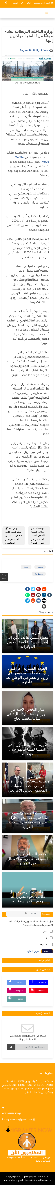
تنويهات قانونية (43, 1161)
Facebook (42, 982)
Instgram (19, 991)
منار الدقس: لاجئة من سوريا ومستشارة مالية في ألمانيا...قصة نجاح (28, 713)
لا (46, 937)
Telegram (19, 999)
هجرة (40, 567)
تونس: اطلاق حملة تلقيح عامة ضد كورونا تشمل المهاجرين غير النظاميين (13, 535)
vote (47, 951)
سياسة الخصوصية (16, 1157)
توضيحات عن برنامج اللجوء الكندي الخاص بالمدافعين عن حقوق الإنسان (38, 535)
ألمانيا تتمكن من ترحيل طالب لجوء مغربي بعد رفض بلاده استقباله (27, 896)
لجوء (26, 567)
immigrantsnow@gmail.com (17, 1119)
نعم (45, 931)
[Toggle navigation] (45, 13)
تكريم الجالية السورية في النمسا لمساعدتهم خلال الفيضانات (27, 749)
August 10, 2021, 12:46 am (35, 50)
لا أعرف (43, 944)
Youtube (41, 991)
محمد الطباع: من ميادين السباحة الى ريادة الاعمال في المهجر (27, 858)
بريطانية (39, 573)
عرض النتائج (33, 951)
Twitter (19, 982)
